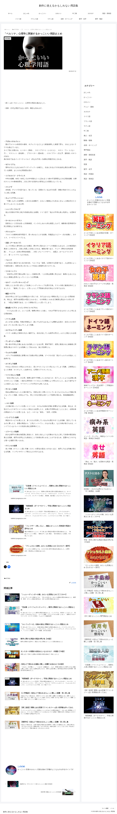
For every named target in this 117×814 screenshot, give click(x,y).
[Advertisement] (40, 86)
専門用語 (8, 578)
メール (112, 808)
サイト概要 (105, 808)
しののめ (21, 766)
